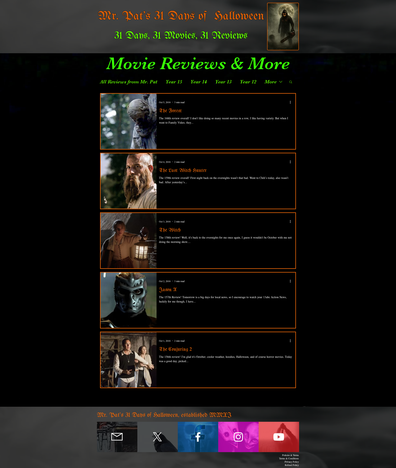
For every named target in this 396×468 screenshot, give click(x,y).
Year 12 (248, 82)
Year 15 (174, 82)
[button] (291, 82)
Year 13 (223, 82)
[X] (157, 437)
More (271, 82)
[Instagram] (238, 437)
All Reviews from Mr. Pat (128, 82)
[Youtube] (278, 437)
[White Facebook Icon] (198, 437)
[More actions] (291, 102)
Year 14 (198, 82)
